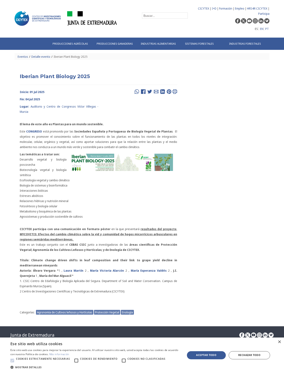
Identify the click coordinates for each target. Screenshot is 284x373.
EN (261, 29)
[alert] (142, 355)
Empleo (239, 8)
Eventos (23, 57)
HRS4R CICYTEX (257, 8)
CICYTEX (203, 8)
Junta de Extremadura (32, 335)
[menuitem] (70, 44)
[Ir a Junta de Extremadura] (92, 18)
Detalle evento (40, 57)
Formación (225, 8)
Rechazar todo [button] (249, 355)
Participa (263, 14)
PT (267, 29)
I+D (214, 8)
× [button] (279, 342)
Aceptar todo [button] (206, 355)
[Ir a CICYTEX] (38, 18)
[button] (12, 360)
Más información (59, 354)
